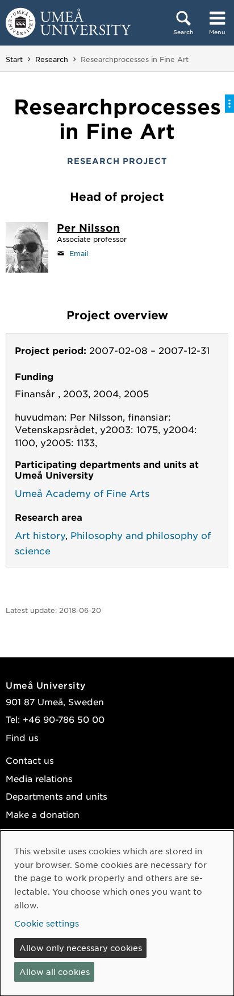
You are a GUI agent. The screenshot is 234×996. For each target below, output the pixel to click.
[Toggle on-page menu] (229, 103)
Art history (40, 535)
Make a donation (43, 814)
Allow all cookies (54, 971)
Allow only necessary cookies (80, 948)
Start (14, 59)
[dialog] (117, 913)
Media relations (39, 778)
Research (51, 59)
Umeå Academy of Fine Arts (82, 493)
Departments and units (56, 796)
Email (78, 253)
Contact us (30, 760)
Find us (22, 737)
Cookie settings (46, 923)
